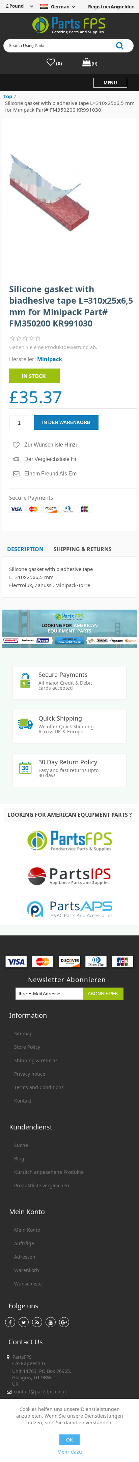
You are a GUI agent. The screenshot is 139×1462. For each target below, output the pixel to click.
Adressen (24, 1257)
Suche (21, 1145)
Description (25, 549)
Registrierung (98, 6)
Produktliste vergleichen (41, 1185)
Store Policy (27, 1047)
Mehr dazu (69, 1452)
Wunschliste (28, 1283)
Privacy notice (29, 1074)
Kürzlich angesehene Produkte (49, 1172)
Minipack (49, 359)
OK (69, 1439)
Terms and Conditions (39, 1087)
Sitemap (23, 1033)
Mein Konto (27, 1230)
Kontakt (22, 1101)
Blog (19, 1158)
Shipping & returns (36, 1060)
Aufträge (24, 1243)
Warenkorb (26, 1270)
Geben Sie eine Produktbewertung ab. (53, 347)
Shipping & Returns (83, 549)
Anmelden (120, 6)
